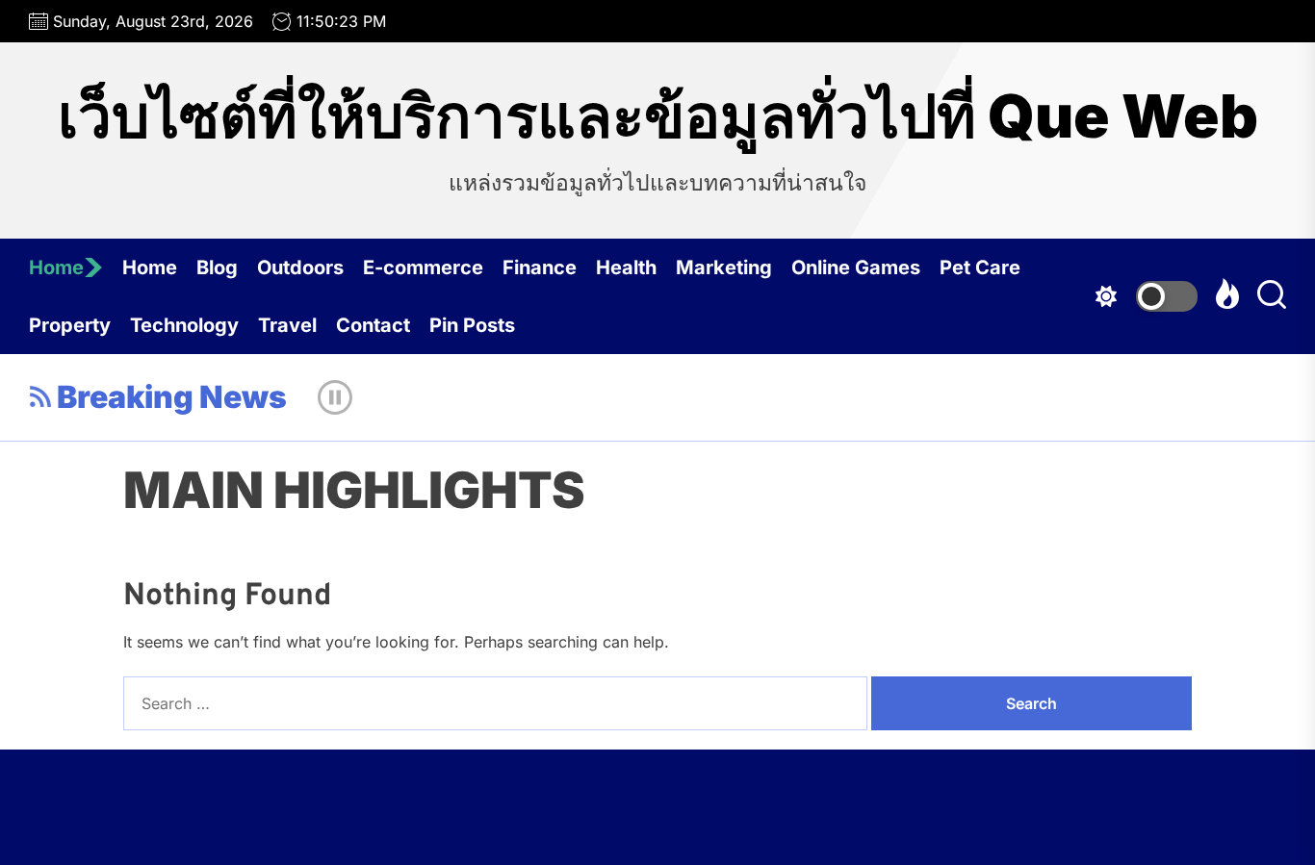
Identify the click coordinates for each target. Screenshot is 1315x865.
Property (70, 325)
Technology (184, 325)
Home (56, 267)
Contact (373, 325)
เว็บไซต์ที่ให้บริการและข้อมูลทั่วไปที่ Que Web (658, 116)
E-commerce (423, 267)
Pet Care (980, 267)
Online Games (855, 267)
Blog (217, 267)
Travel (287, 325)
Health (626, 267)
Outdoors (300, 267)
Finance (540, 267)
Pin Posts (472, 325)
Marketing (724, 267)
